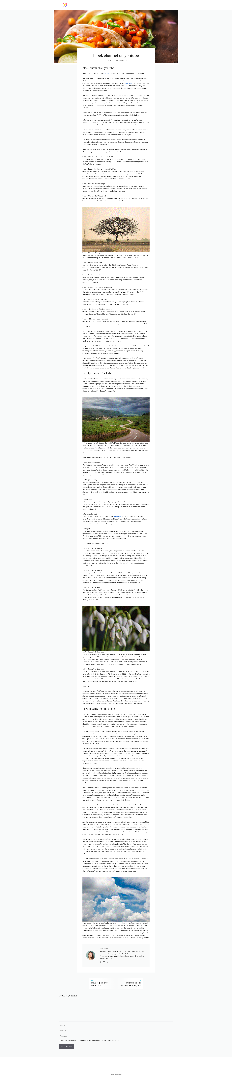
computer (117, 516)
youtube (106, 73)
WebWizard (123, 60)
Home (167, 5)
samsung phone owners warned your (131, 984)
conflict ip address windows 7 (99, 984)
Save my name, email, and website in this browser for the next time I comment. (90, 1040)
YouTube (128, 83)
